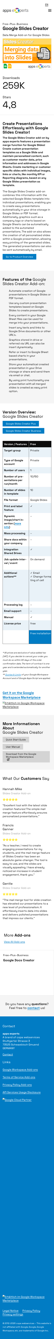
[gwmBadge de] (27, 705)
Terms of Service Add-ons (19, 1077)
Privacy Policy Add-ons (17, 1084)
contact (33, 1008)
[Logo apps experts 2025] (15, 10)
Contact (8, 1054)
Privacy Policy (31, 1310)
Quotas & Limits (13, 674)
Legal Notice (10, 1310)
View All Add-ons (14, 941)
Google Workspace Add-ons (20, 1069)
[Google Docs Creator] (27, 972)
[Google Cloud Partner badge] (27, 1195)
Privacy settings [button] (13, 1314)
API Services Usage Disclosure (22, 1092)
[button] (48, 4)
